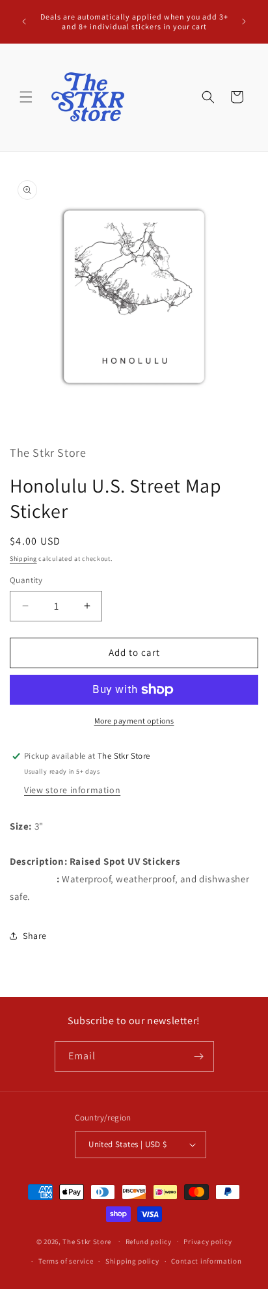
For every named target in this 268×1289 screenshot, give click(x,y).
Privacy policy (207, 1241)
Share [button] (35, 936)
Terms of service (65, 1261)
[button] (26, 97)
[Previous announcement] (24, 21)
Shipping (23, 558)
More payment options (134, 721)
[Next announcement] (244, 21)
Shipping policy (132, 1261)
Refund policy (149, 1241)
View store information (72, 790)
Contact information (206, 1261)
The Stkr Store (86, 1240)
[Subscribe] (199, 1056)
